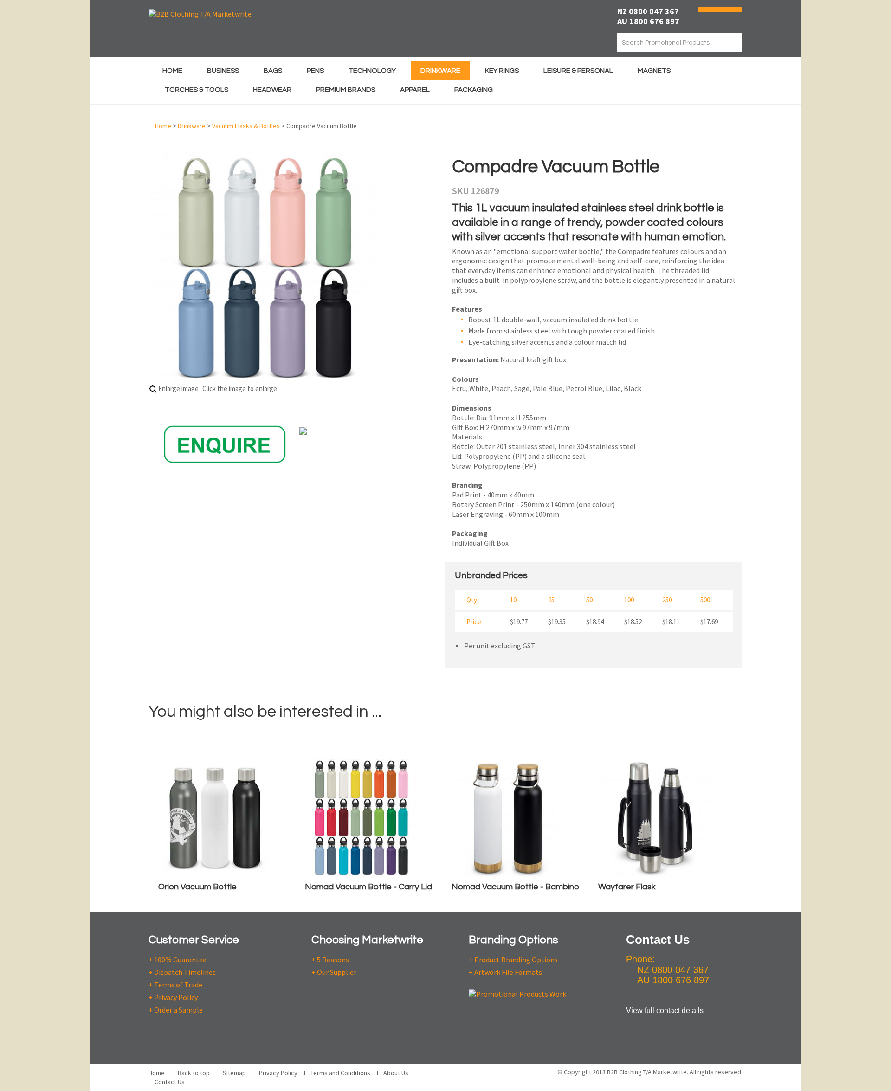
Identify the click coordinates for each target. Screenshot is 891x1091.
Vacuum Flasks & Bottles (246, 126)
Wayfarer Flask (627, 886)
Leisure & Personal (578, 70)
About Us (395, 1073)
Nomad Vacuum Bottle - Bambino (515, 886)
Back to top (194, 1073)
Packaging (473, 89)
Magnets (654, 70)
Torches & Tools (196, 89)
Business (223, 70)
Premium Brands (345, 89)
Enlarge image (178, 388)
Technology (372, 70)
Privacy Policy (278, 1073)
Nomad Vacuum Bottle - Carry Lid (368, 886)
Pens (315, 70)
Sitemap (234, 1073)
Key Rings (502, 70)
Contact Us (170, 1081)
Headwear (272, 89)
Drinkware (440, 70)
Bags (273, 70)
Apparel (415, 89)
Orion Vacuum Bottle (197, 886)
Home (172, 70)
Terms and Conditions (340, 1073)
